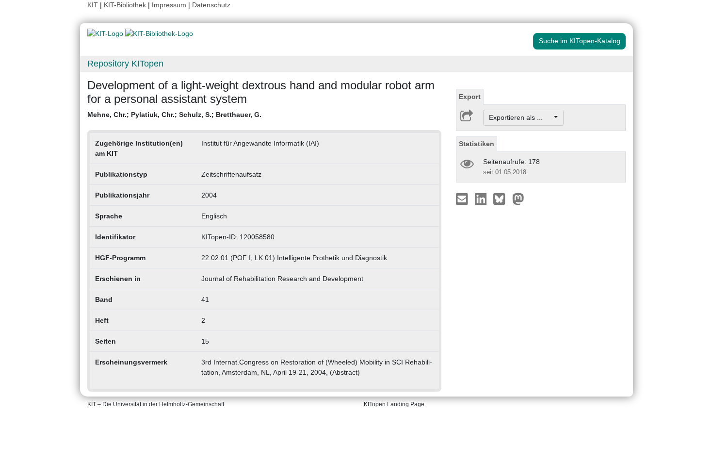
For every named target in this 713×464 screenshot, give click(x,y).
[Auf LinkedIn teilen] (482, 198)
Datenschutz (211, 5)
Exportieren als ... (520, 117)
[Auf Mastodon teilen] (518, 198)
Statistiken (476, 144)
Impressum (169, 5)
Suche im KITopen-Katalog (579, 41)
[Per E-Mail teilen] (463, 198)
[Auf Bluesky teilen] (501, 198)
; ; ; (174, 114)
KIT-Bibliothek (126, 5)
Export (470, 96)
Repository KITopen (125, 63)
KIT (92, 5)
